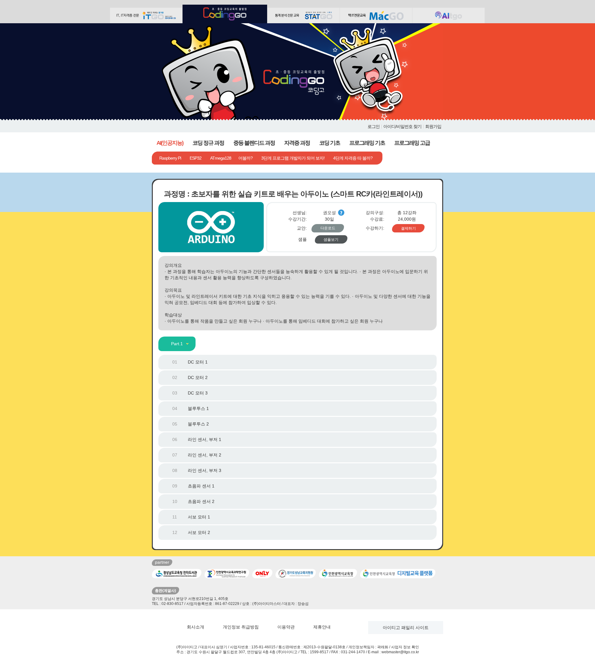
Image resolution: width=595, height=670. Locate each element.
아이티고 (146, 15)
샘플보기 (331, 239)
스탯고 (303, 15)
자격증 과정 (297, 143)
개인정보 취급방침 (241, 626)
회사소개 (195, 626)
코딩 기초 (329, 143)
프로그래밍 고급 (412, 143)
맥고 (376, 15)
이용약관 (286, 626)
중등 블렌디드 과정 (254, 143)
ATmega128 (220, 158)
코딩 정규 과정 (208, 143)
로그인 (374, 126)
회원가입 (433, 126)
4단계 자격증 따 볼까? (352, 158)
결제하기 (408, 228)
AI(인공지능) (169, 143)
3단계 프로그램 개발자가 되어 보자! (292, 158)
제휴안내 (322, 626)
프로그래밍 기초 (367, 143)
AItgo (448, 15)
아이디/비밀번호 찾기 (402, 126)
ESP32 (195, 158)
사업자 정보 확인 (405, 647)
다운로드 (327, 228)
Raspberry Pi (170, 158)
